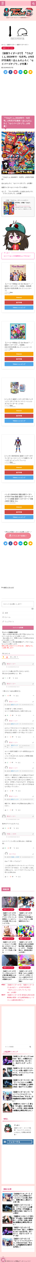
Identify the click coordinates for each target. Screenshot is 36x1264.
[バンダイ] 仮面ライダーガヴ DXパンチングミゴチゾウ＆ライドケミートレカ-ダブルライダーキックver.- (19, 401)
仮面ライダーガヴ (9, 587)
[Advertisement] (18, 95)
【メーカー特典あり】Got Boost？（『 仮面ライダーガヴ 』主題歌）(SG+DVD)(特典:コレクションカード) (19, 345)
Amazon (19, 297)
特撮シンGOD (15, 857)
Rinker (11, 292)
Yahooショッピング (19, 307)
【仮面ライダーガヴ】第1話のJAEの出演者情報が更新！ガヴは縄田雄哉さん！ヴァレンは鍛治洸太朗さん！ (20, 997)
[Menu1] (18, 3)
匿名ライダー (15, 704)
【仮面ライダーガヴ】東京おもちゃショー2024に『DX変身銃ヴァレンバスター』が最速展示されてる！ (26, 917)
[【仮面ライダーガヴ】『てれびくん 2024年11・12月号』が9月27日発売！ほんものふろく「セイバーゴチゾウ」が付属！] (20, 72)
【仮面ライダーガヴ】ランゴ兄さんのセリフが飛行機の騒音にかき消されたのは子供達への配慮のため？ (9, 975)
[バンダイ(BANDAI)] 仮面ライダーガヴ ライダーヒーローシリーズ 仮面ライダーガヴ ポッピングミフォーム (19, 458)
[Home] (18, 14)
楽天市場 (19, 302)
